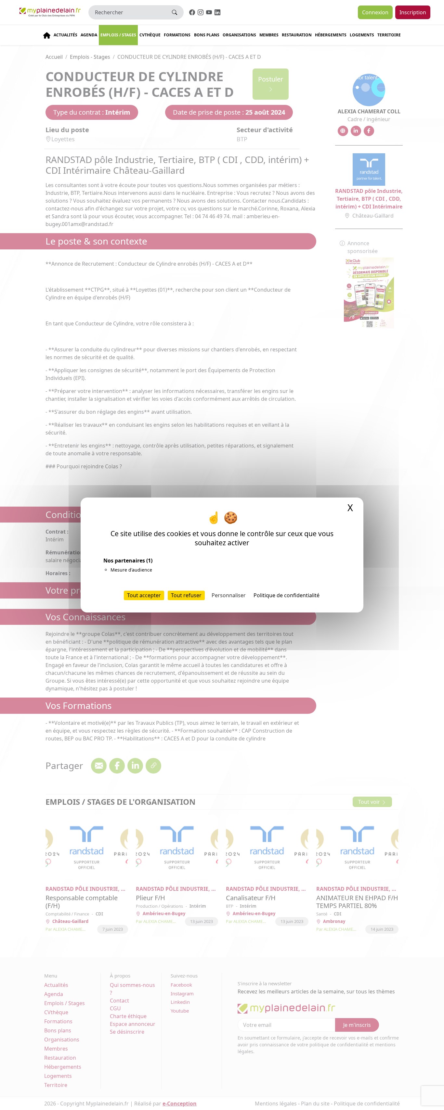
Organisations (239, 35)
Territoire (389, 35)
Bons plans (206, 35)
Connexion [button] (375, 12)
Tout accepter (144, 595)
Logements (362, 35)
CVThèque (150, 35)
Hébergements (330, 35)
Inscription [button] (412, 12)
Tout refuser (186, 595)
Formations (177, 35)
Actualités (65, 35)
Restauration (297, 35)
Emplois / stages (118, 35)
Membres (269, 35)
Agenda (89, 35)
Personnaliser (229, 595)
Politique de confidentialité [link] (287, 595)
